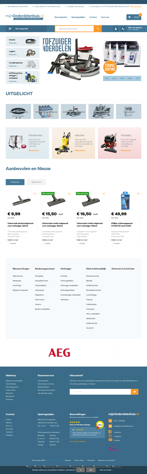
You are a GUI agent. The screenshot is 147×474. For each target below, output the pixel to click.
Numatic (64, 276)
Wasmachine (18, 276)
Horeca (38, 304)
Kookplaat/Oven (41, 281)
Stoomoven (39, 299)
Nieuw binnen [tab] (36, 182)
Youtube (116, 440)
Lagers (13, 53)
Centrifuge (17, 285)
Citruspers (90, 309)
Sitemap (68, 460)
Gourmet (89, 328)
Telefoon (9, 423)
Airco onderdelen (93, 314)
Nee (91, 470)
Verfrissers (65, 299)
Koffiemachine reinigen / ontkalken (15, 77)
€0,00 (137, 16)
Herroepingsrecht (12, 387)
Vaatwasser (39, 290)
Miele (122, 78)
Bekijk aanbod (34, 150)
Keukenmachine (92, 276)
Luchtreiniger (91, 295)
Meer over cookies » (106, 470)
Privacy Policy (11, 390)
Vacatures (9, 399)
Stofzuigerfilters (67, 281)
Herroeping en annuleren (46, 390)
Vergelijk (13, 243)
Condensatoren (15, 64)
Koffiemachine (92, 285)
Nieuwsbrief (10, 396)
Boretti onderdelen (42, 309)
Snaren (13, 41)
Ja (80, 470)
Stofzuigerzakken (68, 290)
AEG (137, 78)
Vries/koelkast (40, 285)
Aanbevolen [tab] (15, 182)
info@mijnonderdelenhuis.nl (124, 426)
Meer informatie (135, 6)
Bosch (114, 78)
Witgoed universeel (20, 290)
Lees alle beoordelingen (78, 441)
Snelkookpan (91, 304)
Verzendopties (11, 384)
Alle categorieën (21, 29)
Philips (129, 78)
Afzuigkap (39, 276)
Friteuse (89, 299)
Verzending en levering (46, 384)
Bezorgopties (61, 17)
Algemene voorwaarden (14, 381)
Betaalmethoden (43, 387)
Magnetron (39, 295)
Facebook (9, 432)
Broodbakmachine (93, 290)
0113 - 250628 (135, 28)
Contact (93, 17)
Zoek (98, 28)
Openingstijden (78, 17)
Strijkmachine (91, 323)
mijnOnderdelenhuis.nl (25, 17)
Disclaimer (9, 393)
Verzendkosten (43, 381)
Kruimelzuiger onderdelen (71, 295)
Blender (89, 281)
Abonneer (134, 392)
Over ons (105, 17)
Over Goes (9, 429)
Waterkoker (90, 318)
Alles (107, 78)
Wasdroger (17, 281)
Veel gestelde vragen (45, 393)
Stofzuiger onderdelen (69, 285)
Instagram (9, 435)
